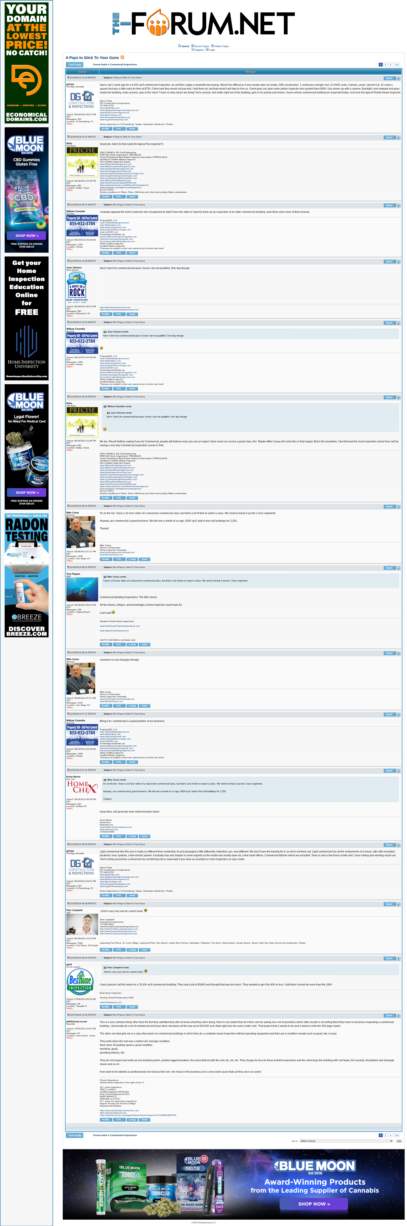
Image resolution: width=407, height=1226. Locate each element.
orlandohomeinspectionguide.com (116, 239)
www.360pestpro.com (110, 225)
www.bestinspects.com (111, 1002)
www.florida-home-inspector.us (114, 112)
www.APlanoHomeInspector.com (115, 164)
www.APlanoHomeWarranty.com (115, 180)
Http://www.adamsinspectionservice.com (119, 1110)
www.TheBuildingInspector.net (114, 222)
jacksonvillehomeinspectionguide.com (118, 236)
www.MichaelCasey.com (111, 554)
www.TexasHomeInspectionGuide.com (118, 176)
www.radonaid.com (109, 829)
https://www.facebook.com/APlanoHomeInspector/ (124, 185)
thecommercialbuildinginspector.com (117, 241)
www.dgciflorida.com (109, 108)
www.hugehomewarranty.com (114, 119)
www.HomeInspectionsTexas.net (115, 171)
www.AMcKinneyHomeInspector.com (117, 166)
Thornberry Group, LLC (207, 1222)
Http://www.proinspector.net (113, 1113)
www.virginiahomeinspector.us (114, 630)
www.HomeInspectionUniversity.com (117, 552)
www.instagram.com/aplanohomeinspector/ (120, 187)
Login (212, 50)
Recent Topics (201, 46)
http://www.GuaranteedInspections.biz (118, 933)
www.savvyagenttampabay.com (115, 117)
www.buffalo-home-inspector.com (116, 827)
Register (199, 50)
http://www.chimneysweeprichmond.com (119, 309)
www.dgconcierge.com (110, 115)
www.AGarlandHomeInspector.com (116, 169)
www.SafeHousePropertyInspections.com (120, 626)
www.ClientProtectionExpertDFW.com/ (118, 183)
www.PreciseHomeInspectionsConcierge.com (122, 173)
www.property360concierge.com (115, 229)
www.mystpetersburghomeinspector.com (119, 110)
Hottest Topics (221, 46)
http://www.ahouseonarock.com (115, 307)
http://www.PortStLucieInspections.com (119, 929)
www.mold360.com (109, 232)
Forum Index (100, 64)
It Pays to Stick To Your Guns (92, 58)
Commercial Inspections (123, 64)
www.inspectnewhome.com (113, 227)
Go (397, 64)
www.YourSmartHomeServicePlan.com (118, 178)
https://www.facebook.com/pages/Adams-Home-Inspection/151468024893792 (138, 1115)
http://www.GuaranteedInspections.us (118, 931)
